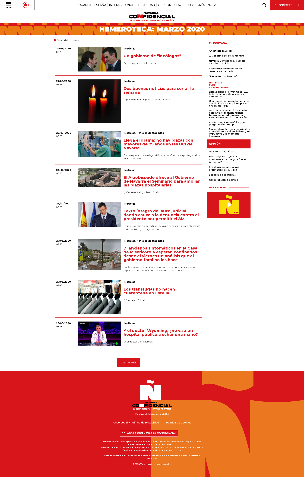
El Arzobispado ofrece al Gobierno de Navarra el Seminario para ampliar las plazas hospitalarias (162, 181)
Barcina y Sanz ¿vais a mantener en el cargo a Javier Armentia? (228, 159)
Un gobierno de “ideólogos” (152, 56)
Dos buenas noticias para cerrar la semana (159, 90)
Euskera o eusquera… (222, 174)
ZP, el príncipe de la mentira (226, 55)
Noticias (129, 48)
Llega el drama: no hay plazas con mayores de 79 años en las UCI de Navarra (158, 144)
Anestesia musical (220, 50)
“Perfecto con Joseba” (223, 76)
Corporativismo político (223, 179)
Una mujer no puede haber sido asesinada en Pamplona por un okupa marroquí (229, 103)
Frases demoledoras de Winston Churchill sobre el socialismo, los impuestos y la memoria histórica (229, 132)
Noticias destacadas (150, 133)
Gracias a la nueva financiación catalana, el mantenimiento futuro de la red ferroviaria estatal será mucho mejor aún (228, 114)
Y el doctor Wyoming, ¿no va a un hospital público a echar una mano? (161, 332)
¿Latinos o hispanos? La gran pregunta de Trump (227, 123)
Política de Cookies (178, 422)
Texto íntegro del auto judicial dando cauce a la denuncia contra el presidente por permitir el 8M (161, 215)
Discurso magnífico (221, 151)
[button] (128, 362)
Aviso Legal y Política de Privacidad (136, 422)
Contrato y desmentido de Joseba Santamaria (225, 70)
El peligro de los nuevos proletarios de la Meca (224, 168)
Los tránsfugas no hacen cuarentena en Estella (149, 291)
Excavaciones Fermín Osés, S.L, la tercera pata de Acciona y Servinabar (228, 94)
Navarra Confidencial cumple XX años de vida (227, 62)
